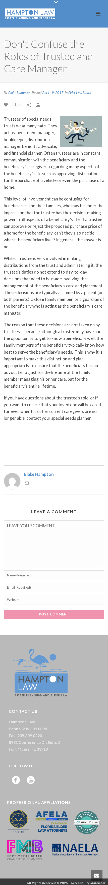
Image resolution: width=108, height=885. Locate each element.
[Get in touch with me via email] (27, 483)
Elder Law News (79, 92)
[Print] (40, 104)
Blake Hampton (19, 92)
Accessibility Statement (88, 883)
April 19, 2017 (52, 92)
